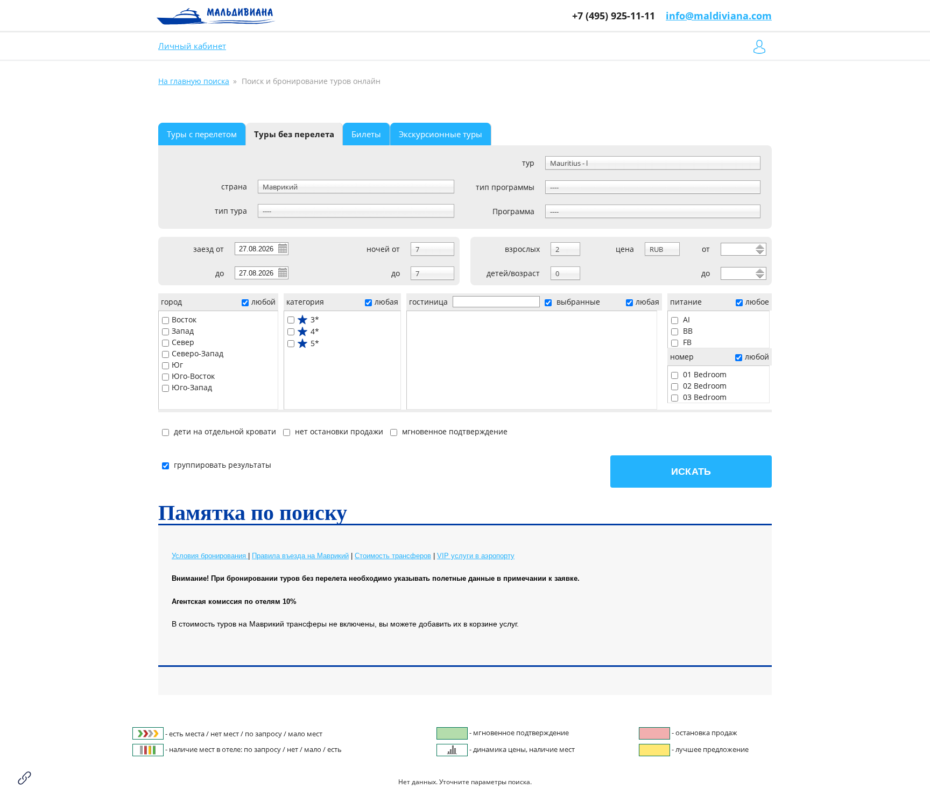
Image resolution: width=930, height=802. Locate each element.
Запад (183, 331)
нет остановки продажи (338, 431)
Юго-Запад (192, 387)
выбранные (577, 302)
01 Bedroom (704, 374)
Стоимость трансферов (393, 556)
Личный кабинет (192, 45)
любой (263, 302)
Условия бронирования (210, 556)
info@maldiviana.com (719, 15)
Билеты (366, 134)
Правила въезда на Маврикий (300, 556)
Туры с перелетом (202, 134)
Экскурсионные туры (440, 134)
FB (686, 342)
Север (183, 342)
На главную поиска (193, 81)
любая (386, 302)
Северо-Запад (197, 353)
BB (687, 331)
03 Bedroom (704, 397)
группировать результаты (222, 465)
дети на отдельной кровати (224, 431)
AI (685, 319)
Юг (177, 365)
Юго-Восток (193, 376)
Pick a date (282, 248)
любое (757, 302)
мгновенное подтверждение (454, 431)
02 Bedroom (704, 386)
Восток (184, 319)
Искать (691, 471)
